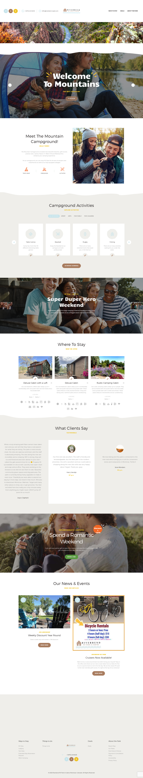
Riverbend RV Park (98, 654)
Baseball (31, 242)
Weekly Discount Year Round (44, 635)
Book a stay (71, 557)
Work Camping (23, 758)
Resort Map (112, 746)
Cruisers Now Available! (99, 657)
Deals (89, 746)
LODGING (35, 394)
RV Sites (21, 746)
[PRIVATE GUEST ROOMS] (30, 407)
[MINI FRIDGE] (112, 404)
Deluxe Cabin (71, 383)
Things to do (46, 746)
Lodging (21, 748)
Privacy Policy (112, 760)
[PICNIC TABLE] (45, 402)
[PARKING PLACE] (41, 402)
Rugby (58, 242)
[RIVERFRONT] (37, 407)
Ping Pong (112, 242)
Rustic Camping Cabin (108, 383)
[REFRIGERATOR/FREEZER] (34, 407)
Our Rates (111, 748)
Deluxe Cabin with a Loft (35, 383)
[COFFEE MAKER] (25, 402)
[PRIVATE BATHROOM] (49, 402)
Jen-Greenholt (44, 632)
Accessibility (112, 758)
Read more (44, 645)
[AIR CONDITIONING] (21, 402)
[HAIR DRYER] (33, 402)
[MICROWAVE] (37, 402)
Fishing (85, 242)
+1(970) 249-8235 (72, 755)
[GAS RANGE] (29, 402)
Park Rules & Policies (114, 751)
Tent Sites (21, 751)
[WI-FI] (41, 407)
